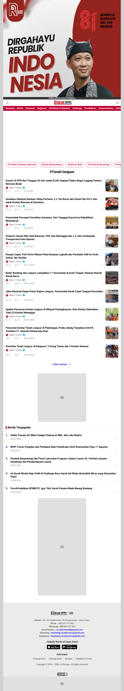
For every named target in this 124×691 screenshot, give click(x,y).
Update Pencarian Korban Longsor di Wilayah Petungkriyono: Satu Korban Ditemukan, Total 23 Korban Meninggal (52, 311)
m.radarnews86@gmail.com (69, 629)
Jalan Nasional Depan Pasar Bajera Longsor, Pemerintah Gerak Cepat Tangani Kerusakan (54, 291)
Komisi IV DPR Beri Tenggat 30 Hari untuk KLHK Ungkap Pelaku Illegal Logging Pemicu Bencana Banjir (54, 182)
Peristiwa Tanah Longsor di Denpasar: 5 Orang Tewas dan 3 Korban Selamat (47, 346)
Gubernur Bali (75, 164)
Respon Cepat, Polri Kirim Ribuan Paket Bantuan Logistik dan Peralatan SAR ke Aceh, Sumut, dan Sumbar (52, 256)
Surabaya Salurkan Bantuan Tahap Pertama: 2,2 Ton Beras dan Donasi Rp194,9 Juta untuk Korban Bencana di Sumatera (51, 200)
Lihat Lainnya (60, 364)
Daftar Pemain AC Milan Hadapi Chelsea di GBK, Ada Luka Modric (46, 435)
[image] (111, 185)
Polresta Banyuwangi (98, 164)
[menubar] (7, 102)
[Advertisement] (62, 137)
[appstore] (53, 647)
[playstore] (69, 647)
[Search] (117, 102)
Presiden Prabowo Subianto (22, 164)
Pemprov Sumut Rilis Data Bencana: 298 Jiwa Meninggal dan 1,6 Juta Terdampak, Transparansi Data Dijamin (50, 237)
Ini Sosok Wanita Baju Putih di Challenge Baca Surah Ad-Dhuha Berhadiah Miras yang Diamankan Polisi (63, 475)
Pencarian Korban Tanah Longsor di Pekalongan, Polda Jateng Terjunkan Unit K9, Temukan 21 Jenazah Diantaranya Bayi (50, 329)
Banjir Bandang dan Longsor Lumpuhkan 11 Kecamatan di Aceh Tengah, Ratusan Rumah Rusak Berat (54, 274)
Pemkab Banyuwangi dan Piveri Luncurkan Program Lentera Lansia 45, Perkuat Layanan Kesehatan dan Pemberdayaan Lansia (58, 460)
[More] (101, 191)
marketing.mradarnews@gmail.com (67, 632)
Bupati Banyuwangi (52, 164)
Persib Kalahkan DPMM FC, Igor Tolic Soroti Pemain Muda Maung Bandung (51, 488)
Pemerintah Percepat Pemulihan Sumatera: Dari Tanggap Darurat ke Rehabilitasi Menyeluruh (49, 219)
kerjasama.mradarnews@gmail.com (68, 636)
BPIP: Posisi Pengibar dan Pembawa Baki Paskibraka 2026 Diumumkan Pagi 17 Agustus (59, 447)
